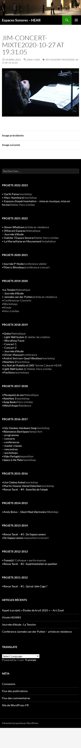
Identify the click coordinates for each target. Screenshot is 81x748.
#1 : (34, 586)
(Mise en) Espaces (14, 230)
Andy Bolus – (25, 511)
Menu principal (76, 20)
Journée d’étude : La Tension (19, 624)
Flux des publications (15, 691)
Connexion (8, 684)
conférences (11, 442)
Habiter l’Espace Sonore (18, 237)
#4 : (34, 489)
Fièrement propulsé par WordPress (20, 723)
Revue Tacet (11, 489)
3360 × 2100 (33, 59)
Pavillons (9, 372)
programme (11, 435)
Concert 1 (10, 344)
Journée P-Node (13, 263)
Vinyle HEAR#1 (11, 617)
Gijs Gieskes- (20, 428)
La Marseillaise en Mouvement (22, 241)
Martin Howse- (22, 486)
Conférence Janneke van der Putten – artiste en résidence (37, 631)
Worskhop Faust (14, 340)
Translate (30, 660)
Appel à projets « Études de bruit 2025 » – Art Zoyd (33, 610)
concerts (9, 438)
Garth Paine (11, 194)
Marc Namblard (14, 197)
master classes (13, 445)
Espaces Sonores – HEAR (21, 20)
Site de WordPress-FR (15, 705)
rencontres (11, 449)
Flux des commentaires (16, 698)
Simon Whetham (14, 227)
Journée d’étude (14, 234)
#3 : (33, 534)
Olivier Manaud (13, 354)
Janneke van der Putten (18, 296)
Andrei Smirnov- (23, 358)
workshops (11, 452)
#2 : (39, 563)
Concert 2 (10, 347)
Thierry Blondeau (14, 267)
